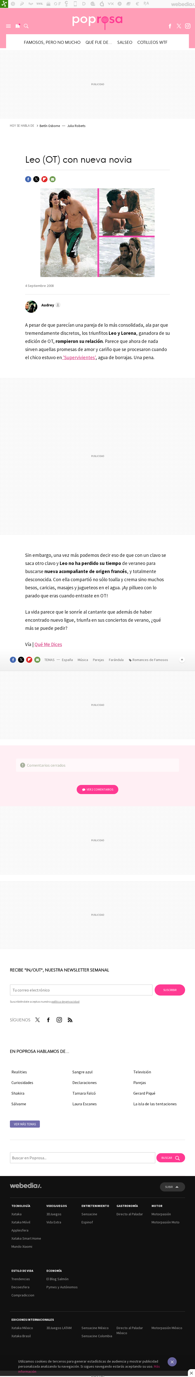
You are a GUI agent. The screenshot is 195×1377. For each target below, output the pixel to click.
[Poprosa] (97, 21)
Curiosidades (22, 1082)
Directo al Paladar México (130, 1330)
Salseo (124, 42)
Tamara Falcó (84, 1093)
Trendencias (20, 1279)
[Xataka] (4, 4)
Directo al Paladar (130, 1214)
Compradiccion (22, 1295)
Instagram (188, 26)
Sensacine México (95, 1328)
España (67, 659)
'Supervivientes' (78, 357)
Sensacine (89, 1214)
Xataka (16, 1214)
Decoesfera (20, 1287)
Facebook (170, 26)
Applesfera (19, 1230)
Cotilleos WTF (152, 42)
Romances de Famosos (150, 659)
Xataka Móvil (20, 1222)
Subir (169, 1187)
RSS (70, 1019)
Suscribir (169, 990)
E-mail (53, 179)
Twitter (179, 26)
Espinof (87, 1222)
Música (83, 659)
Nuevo (17, 26)
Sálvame (18, 1103)
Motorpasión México (167, 1328)
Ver (100, 789)
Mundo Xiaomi (21, 1246)
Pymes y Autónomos (62, 1287)
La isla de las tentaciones (155, 1103)
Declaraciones (84, 1082)
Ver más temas (25, 1124)
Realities (19, 1071)
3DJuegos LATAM (59, 1328)
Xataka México (22, 1328)
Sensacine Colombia (97, 1336)
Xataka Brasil (21, 1336)
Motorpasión (161, 1214)
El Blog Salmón (57, 1279)
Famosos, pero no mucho (52, 42)
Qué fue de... (99, 42)
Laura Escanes (84, 1103)
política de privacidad (65, 1001)
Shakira (17, 1093)
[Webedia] (25, 1185)
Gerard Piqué (144, 1093)
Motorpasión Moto (166, 1222)
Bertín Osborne (50, 126)
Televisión (142, 1071)
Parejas (99, 659)
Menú (8, 26)
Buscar (26, 26)
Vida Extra (53, 1222)
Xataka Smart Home (26, 1238)
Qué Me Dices (48, 644)
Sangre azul (82, 1071)
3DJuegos (53, 1214)
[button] (50, 305)
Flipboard (44, 179)
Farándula (116, 659)
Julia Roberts (76, 126)
